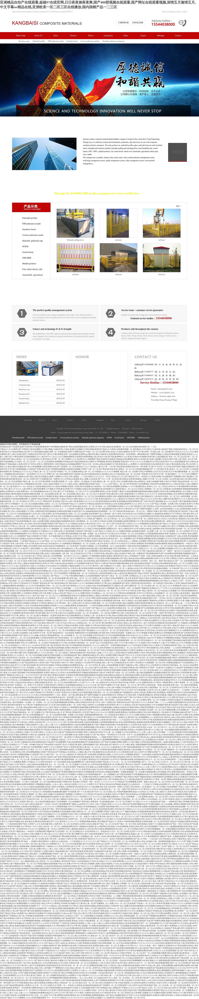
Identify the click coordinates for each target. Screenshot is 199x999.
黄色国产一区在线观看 (142, 754)
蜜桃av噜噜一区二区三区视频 (154, 700)
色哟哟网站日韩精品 (62, 462)
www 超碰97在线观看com (21, 516)
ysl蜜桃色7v (84, 556)
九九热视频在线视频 (180, 794)
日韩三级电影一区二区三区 (113, 849)
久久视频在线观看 (162, 824)
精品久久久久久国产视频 (181, 841)
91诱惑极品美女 (140, 486)
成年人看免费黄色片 (17, 871)
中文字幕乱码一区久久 (67, 519)
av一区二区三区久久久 (108, 593)
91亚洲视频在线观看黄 (171, 633)
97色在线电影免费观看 (34, 673)
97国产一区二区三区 (57, 754)
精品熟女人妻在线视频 (132, 749)
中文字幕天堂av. (166, 769)
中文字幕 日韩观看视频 (17, 469)
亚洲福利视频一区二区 (150, 821)
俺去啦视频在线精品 (115, 749)
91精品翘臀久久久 (46, 819)
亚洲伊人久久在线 (15, 655)
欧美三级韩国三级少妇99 (79, 474)
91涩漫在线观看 (30, 725)
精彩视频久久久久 (23, 586)
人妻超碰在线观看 (77, 829)
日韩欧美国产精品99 (38, 759)
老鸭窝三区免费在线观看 (55, 481)
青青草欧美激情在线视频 (150, 615)
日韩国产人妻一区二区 (89, 469)
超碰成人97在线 (90, 481)
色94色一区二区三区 (90, 506)
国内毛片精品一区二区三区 (168, 496)
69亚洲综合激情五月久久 (176, 745)
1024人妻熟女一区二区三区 (152, 749)
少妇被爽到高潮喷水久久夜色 (34, 809)
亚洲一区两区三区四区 (121, 787)
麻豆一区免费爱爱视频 (43, 854)
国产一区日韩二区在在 (189, 581)
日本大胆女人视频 (160, 499)
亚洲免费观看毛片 (76, 615)
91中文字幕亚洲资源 (57, 640)
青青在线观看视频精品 (127, 722)
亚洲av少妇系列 (156, 630)
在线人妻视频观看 (114, 583)
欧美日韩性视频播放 (48, 511)
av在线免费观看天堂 (181, 462)
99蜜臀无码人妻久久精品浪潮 (122, 613)
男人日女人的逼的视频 (16, 511)
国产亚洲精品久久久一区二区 (70, 816)
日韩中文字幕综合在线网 (102, 521)
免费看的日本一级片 (114, 529)
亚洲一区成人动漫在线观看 (48, 484)
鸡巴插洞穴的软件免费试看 (39, 789)
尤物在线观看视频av (92, 722)
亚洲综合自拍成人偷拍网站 (149, 529)
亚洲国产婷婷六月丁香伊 (64, 663)
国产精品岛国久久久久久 (75, 583)
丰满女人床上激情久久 (158, 792)
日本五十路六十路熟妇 (104, 702)
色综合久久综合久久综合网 (164, 519)
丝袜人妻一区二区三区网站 (106, 697)
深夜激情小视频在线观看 (70, 566)
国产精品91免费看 (104, 685)
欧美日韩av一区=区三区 (135, 511)
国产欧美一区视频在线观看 (174, 836)
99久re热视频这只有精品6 (183, 653)
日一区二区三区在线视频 (82, 635)
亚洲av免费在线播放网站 (110, 558)
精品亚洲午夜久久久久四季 (164, 697)
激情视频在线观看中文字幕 (96, 583)
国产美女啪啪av (87, 601)
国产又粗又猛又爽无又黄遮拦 (47, 675)
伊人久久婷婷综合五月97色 (163, 764)
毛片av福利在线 (176, 789)
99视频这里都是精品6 (90, 673)
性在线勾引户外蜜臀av (67, 774)
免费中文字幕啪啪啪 (97, 462)
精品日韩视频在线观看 (65, 486)
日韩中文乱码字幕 (156, 856)
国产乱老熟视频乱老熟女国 (151, 608)
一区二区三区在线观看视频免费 (54, 702)
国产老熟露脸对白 (46, 506)
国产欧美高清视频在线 (67, 772)
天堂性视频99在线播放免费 (72, 516)
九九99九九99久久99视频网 (122, 754)
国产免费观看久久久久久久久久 (85, 690)
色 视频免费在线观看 (26, 625)
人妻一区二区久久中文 (23, 551)
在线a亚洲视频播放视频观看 (129, 561)
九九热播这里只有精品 (186, 777)
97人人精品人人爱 (165, 757)
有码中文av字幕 (174, 486)
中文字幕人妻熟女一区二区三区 (23, 615)
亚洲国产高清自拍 (40, 583)
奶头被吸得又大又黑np (158, 620)
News (55, 35)
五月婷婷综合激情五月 (174, 700)
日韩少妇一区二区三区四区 (120, 519)
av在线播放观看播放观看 (145, 812)
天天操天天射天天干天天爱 (170, 635)
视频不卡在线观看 (69, 792)
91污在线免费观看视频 (116, 635)
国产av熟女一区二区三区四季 (93, 452)
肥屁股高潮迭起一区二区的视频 (59, 635)
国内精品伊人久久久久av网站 (93, 645)
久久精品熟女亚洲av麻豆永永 (116, 516)
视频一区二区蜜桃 (35, 702)
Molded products (29, 263)
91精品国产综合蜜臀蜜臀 (39, 687)
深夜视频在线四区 (159, 715)
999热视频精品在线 (40, 491)
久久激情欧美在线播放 (160, 514)
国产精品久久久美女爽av (35, 856)
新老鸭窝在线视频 (91, 640)
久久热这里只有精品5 (45, 757)
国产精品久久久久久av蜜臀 (74, 593)
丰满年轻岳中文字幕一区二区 (52, 459)
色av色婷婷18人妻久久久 (41, 529)
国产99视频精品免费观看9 (52, 620)
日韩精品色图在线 (31, 573)
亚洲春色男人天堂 (79, 712)
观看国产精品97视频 (187, 829)
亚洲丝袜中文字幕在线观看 (91, 670)
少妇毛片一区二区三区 (110, 630)
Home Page (20, 35)
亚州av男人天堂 (39, 514)
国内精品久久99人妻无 (142, 449)
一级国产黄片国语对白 (166, 561)
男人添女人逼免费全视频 (122, 481)
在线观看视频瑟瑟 (104, 586)
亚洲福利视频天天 (31, 457)
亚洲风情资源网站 (190, 799)
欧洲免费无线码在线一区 (118, 454)
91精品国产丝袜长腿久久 (84, 531)
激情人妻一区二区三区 (156, 586)
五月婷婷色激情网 (27, 576)
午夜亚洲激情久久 (44, 841)
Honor (90, 35)
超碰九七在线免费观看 (119, 826)
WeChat (164, 12)
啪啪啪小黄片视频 (98, 821)
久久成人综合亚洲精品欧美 (123, 864)
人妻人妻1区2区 (14, 717)
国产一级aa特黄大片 (67, 737)
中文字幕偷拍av (157, 638)
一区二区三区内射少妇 (49, 737)
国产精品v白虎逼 (142, 578)
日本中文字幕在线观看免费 (173, 608)
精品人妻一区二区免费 (161, 452)
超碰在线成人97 (187, 588)
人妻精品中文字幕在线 (125, 499)
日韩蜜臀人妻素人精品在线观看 (99, 864)
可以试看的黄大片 (170, 675)
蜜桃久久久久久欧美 (84, 519)
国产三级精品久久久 (50, 846)
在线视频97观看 (157, 481)
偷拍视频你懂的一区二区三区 (113, 568)
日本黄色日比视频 (144, 514)
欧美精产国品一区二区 (27, 757)
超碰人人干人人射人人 (106, 653)
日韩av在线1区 (136, 727)
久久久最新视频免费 (63, 596)
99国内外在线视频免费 (126, 593)
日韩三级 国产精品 (40, 680)
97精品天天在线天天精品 (9, 735)
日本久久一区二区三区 (169, 727)
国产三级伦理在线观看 (74, 851)
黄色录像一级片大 (120, 601)
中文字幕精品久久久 (45, 531)
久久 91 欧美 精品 (134, 645)
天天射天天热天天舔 (143, 655)
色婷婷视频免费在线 (189, 635)
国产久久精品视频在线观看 (38, 452)
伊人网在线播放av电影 (16, 814)
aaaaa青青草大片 (82, 804)
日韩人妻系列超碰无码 (175, 772)
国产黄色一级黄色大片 (118, 717)
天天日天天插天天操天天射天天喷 (83, 687)
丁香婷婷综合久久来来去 (135, 660)
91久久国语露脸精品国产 (22, 514)
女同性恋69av (100, 772)
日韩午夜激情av (72, 586)
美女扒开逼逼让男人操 (44, 645)
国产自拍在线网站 (7, 640)
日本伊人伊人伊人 (155, 690)
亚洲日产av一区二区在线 (22, 486)
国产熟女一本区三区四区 (186, 573)
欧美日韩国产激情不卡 (45, 767)
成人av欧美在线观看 (166, 735)
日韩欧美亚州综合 (180, 449)
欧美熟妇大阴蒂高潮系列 (37, 670)
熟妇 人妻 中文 (107, 663)
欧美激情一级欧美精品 (137, 454)
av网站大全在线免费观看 (30, 717)
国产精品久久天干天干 (184, 697)
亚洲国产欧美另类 (11, 539)
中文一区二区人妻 (185, 675)
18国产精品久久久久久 (144, 499)
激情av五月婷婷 (140, 459)
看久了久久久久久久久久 (52, 722)
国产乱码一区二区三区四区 (101, 792)
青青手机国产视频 (178, 467)
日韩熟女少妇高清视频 (66, 685)
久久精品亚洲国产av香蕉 (122, 546)
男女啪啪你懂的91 (147, 598)
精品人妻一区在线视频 (165, 730)
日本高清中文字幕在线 (160, 665)
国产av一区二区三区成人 (151, 762)
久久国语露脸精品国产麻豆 (71, 655)
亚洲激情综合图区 (104, 754)
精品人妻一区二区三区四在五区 (162, 782)
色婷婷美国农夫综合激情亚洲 (151, 464)
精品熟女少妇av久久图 (110, 474)
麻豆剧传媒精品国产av (171, 623)
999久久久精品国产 (184, 551)
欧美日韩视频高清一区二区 (61, 546)
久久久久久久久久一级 (102, 839)
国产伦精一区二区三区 (46, 596)
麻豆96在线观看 (15, 606)
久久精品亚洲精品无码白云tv (44, 486)
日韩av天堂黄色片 (174, 620)
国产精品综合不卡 (132, 476)
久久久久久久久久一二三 (58, 509)
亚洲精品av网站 (74, 702)
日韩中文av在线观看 (66, 613)
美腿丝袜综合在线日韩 (104, 752)
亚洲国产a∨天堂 (34, 737)
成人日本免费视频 (54, 556)
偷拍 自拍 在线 (105, 787)
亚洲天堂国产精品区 (175, 792)
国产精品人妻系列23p (190, 620)
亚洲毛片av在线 (137, 687)
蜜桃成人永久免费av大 (184, 491)
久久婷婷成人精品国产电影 (161, 449)
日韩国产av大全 (135, 682)
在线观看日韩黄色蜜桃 (83, 457)
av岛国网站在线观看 (82, 749)
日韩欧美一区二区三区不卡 (54, 601)
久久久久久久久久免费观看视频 (54, 807)
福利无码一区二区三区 (84, 526)
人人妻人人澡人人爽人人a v (45, 668)
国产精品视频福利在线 (107, 509)
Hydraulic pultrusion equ (32, 241)
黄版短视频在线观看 (32, 730)
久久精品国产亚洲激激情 (183, 668)
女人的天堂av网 (91, 829)
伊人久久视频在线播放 (122, 531)
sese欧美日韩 (122, 573)
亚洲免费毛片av (109, 489)
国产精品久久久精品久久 (169, 524)
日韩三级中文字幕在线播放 (52, 454)
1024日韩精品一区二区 (155, 799)
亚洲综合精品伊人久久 (107, 499)
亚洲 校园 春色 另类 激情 (182, 479)
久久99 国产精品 (10, 712)
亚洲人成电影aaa (19, 476)
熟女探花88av (35, 459)
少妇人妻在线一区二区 (43, 861)
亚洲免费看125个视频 (44, 489)
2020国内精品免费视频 (18, 678)
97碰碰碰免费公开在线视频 (171, 615)
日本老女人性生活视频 (23, 578)
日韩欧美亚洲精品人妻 (107, 573)
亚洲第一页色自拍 (191, 690)
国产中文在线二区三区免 (161, 467)
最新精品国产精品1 (135, 573)
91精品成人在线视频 (168, 591)
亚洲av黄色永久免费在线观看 (127, 653)
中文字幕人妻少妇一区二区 (45, 625)
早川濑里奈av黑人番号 (120, 586)
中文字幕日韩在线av (49, 712)
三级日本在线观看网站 (188, 596)
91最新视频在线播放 (98, 556)
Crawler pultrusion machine (90, 41)
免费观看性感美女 (89, 655)
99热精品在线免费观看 (124, 459)
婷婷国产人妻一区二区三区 (106, 620)
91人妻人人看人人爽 (45, 725)
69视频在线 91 (21, 648)
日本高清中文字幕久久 (8, 526)
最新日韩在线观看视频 (120, 710)
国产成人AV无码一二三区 (144, 839)
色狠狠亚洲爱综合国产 (70, 826)
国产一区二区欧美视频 (184, 561)
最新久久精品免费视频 (128, 491)
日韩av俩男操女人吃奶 (141, 481)
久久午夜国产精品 (184, 534)
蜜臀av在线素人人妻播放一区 (65, 720)
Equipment (108, 35)
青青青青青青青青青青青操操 (27, 553)
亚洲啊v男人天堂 (60, 506)
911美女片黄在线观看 (172, 464)
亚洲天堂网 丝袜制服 (46, 727)
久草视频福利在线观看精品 (148, 524)
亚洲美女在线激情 (108, 459)
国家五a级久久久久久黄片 (43, 707)
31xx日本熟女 (40, 566)
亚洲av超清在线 (44, 546)
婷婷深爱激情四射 (166, 563)
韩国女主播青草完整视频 (143, 707)
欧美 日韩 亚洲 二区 (52, 839)
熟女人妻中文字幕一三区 (103, 467)
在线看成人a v (9, 496)
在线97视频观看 (169, 630)
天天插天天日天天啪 (163, 869)
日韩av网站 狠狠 (68, 526)
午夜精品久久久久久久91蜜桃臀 (107, 472)
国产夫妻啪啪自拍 (37, 705)
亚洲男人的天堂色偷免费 (55, 514)
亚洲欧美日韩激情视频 (51, 655)
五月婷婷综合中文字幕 (82, 553)
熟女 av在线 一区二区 (151, 727)
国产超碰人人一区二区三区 (174, 846)
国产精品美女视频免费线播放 (117, 563)
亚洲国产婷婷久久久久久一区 (117, 737)
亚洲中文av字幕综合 (70, 568)
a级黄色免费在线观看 (125, 611)
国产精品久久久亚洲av (108, 449)
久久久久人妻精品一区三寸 (67, 769)
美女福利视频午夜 (95, 489)
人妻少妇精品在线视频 (35, 764)
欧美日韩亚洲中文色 (60, 615)
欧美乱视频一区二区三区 (184, 576)
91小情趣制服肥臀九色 (76, 571)
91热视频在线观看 (160, 673)
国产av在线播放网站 (155, 834)
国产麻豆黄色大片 (87, 717)
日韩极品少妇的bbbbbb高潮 (29, 539)
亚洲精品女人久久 (136, 576)
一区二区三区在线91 (24, 556)
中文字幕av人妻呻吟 (86, 536)
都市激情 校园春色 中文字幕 (19, 705)
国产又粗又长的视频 (105, 650)
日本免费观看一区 (105, 546)
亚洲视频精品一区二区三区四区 (83, 543)
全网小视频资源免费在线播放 (124, 496)
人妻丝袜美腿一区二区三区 (54, 611)
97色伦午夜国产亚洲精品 (88, 588)
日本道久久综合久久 (19, 650)
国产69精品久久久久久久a (132, 809)
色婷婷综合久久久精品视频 (88, 787)
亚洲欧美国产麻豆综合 (124, 764)
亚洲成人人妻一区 (91, 615)
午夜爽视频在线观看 (34, 871)
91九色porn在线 (57, 593)
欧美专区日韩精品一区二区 (12, 834)
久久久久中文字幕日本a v (90, 566)
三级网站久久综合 (61, 476)
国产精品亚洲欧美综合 (80, 462)
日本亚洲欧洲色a (121, 725)
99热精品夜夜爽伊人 (28, 767)
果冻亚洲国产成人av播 (97, 514)
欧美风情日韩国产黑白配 (31, 613)
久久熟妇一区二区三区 (23, 462)
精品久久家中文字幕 (69, 839)
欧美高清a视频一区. (124, 449)
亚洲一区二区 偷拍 (40, 643)
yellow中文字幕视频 (139, 633)
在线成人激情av (123, 623)
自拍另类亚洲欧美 (23, 519)
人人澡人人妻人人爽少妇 (60, 784)
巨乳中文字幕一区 (160, 474)
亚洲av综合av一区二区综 (78, 799)
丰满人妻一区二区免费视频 (86, 551)
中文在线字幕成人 (38, 732)
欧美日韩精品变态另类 (38, 591)
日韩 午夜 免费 (44, 593)
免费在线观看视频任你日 (178, 702)
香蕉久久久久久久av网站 (117, 804)
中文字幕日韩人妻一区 (78, 668)
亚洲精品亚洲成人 (187, 454)
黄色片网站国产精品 (132, 615)
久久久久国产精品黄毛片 (133, 506)
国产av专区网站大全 (138, 663)
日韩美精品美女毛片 (122, 663)
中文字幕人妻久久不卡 (8, 489)
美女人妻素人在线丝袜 (88, 479)
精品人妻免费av (184, 856)
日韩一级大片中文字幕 (86, 697)
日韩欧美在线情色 (31, 506)
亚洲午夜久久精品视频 (156, 457)
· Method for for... (23, 403)
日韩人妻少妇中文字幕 (29, 588)
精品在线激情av (68, 563)
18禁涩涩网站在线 (49, 467)
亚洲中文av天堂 (70, 628)
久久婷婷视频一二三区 (69, 588)
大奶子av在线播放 (64, 730)
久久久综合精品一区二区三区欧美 (54, 653)
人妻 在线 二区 (67, 553)
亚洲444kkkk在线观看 (131, 819)
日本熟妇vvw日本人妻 (105, 687)
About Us (38, 35)
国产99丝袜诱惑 (47, 745)
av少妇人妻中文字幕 (95, 668)
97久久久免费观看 (183, 630)
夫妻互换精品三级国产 (145, 824)
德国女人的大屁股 (135, 601)
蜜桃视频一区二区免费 (135, 772)
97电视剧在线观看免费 (189, 638)
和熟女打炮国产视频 (136, 777)
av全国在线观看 (63, 668)
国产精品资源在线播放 (122, 467)
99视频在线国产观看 (44, 710)
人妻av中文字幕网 (16, 506)
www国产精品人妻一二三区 (178, 603)
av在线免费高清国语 (96, 491)
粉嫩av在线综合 (41, 635)
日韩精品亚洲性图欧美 (117, 571)
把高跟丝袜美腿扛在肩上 (184, 730)
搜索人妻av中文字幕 (49, 613)
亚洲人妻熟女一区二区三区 (124, 469)
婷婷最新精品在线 (141, 759)
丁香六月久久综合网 (190, 747)
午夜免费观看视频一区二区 (183, 472)
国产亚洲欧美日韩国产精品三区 (93, 541)
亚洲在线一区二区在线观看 (55, 762)
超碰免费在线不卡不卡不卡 (147, 735)
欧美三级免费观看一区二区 (81, 521)
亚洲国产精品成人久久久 (32, 541)
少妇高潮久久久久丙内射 (9, 710)
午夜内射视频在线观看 (100, 606)
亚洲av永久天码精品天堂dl (16, 611)
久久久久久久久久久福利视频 (60, 735)
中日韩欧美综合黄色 (61, 489)
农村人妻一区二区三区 (145, 869)
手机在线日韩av (166, 506)
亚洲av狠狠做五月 (125, 452)
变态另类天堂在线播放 (45, 665)
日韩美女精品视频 (165, 494)
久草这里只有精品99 (114, 628)
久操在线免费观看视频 (82, 725)
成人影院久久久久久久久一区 (96, 476)
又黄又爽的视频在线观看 (187, 501)
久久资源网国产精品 (92, 459)
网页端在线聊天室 (136, 779)
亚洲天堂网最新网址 (77, 618)
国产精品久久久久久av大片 (97, 712)
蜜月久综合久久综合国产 (108, 846)
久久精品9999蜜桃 (13, 821)
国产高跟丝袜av (19, 831)
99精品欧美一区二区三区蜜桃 (29, 712)
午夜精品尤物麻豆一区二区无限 (36, 581)
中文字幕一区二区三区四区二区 (159, 479)
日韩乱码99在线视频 (157, 484)
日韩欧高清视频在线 (145, 695)
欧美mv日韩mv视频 (188, 484)
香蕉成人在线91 (72, 536)
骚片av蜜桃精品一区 (44, 615)
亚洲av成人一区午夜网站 (74, 611)
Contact (184, 12)
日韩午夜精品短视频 (174, 859)
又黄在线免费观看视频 (75, 742)
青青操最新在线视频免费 (52, 792)
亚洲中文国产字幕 (47, 663)
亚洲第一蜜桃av (143, 782)
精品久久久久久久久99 (134, 814)
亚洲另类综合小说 (14, 658)
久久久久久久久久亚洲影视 (47, 836)
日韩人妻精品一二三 (76, 476)
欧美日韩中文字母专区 (27, 464)
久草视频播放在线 (30, 484)
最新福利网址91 (176, 754)
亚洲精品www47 (126, 486)
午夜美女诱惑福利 (22, 623)
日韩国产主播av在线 (111, 812)
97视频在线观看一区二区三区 (24, 864)
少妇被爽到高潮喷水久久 (182, 769)
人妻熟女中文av (144, 665)
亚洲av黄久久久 (149, 730)
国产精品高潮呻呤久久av (117, 457)
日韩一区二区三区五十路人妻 (47, 799)
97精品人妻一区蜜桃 (134, 553)
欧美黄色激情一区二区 (13, 792)
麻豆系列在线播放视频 (188, 732)
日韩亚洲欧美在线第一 (189, 673)
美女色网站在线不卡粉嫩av (14, 856)
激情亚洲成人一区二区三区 (126, 489)
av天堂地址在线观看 (71, 479)
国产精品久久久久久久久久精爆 (27, 769)
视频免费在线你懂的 (189, 486)
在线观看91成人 (156, 578)
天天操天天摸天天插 (169, 459)
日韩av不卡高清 (178, 628)
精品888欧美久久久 (21, 687)
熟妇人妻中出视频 (46, 794)
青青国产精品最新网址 (152, 573)
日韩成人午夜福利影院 (145, 536)
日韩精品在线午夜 (26, 608)
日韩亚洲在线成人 (105, 551)
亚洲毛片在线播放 (92, 593)
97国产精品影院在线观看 (110, 618)
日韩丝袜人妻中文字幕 (74, 640)
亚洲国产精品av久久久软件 (54, 673)
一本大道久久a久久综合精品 (97, 571)
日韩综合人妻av (169, 717)
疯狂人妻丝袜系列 (169, 573)
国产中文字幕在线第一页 (142, 452)
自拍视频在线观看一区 (140, 531)
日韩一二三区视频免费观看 (23, 779)
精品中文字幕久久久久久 (32, 501)
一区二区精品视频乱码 (169, 829)
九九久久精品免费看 (134, 861)
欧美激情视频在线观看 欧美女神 (48, 526)
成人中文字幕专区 (151, 576)
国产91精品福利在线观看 (146, 816)
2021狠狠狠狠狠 (75, 645)
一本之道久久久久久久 (71, 556)
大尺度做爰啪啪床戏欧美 (154, 534)
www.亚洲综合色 (156, 717)
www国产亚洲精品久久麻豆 (62, 608)
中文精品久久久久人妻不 (26, 596)
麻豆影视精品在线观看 (23, 640)
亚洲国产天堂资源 (18, 816)
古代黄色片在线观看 (165, 601)
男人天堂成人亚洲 (40, 556)
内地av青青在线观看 (184, 717)
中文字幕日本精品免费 (145, 521)
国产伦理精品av (61, 752)
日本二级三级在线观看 (60, 474)
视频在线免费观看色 (176, 543)
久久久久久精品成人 (42, 576)
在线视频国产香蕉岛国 (80, 802)
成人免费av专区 (40, 849)
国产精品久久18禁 (99, 563)
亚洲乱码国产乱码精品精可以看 (28, 618)
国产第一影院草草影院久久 (65, 561)
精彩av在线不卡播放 (174, 839)
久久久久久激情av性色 (68, 484)
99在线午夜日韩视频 (167, 491)
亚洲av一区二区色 (74, 705)
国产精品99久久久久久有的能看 (21, 668)
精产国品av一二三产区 (49, 539)
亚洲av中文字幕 (105, 615)
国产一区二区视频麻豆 (123, 539)
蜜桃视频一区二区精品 (60, 529)
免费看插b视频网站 (166, 678)
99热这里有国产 (12, 608)
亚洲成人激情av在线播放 (62, 496)
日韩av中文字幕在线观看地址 (148, 648)
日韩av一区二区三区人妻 (55, 586)
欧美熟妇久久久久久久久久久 (39, 740)
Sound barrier (28, 252)
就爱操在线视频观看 (118, 606)
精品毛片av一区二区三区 (9, 697)
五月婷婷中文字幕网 (105, 869)
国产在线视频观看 (35, 620)
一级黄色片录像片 (152, 511)
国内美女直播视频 (113, 462)
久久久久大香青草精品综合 (43, 551)
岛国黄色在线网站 (11, 524)
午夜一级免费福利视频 (162, 841)
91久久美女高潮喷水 (155, 725)
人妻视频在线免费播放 (8, 727)
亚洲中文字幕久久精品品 (52, 563)
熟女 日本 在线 (35, 623)
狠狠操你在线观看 (95, 675)
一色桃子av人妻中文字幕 (91, 816)
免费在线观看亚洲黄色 (144, 603)
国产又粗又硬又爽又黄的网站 (110, 678)
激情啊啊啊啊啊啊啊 (110, 740)
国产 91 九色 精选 (157, 469)
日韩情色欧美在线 (133, 606)
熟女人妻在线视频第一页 (17, 702)
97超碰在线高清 (188, 615)
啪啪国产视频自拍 (142, 588)
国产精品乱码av (174, 673)
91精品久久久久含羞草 (8, 449)
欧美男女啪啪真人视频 (138, 479)
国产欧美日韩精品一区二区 (65, 638)
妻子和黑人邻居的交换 (168, 511)
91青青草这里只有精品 (58, 869)
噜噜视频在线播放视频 (79, 707)
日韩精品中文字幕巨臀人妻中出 (175, 578)
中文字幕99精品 (79, 558)
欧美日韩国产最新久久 (188, 524)
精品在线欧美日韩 (189, 749)
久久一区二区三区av (156, 759)
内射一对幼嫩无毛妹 (32, 745)
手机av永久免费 (27, 643)
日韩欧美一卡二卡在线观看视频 (61, 598)
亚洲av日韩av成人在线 (43, 543)
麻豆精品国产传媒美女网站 (187, 725)
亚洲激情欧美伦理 (160, 720)
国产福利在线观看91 (125, 774)
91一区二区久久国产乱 (108, 524)
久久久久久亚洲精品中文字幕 (146, 462)
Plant (126, 35)
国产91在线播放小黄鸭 (117, 799)
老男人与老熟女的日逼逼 (32, 454)
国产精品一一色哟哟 (166, 802)
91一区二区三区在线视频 (27, 504)
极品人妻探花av (102, 454)
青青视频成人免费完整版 (166, 692)
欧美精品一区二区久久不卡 (77, 491)
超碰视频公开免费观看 (57, 859)
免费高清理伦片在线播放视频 (86, 633)
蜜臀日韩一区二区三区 (138, 586)
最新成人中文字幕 (55, 603)
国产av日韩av (170, 797)
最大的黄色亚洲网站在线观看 (90, 568)
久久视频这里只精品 (185, 767)
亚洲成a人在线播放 (135, 730)
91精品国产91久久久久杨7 (122, 690)
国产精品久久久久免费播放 (81, 700)
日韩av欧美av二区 (102, 727)
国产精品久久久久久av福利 (23, 509)
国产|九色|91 (111, 611)
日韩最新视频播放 (142, 469)
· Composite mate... (23, 385)
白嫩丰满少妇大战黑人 (107, 658)
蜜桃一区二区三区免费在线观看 (109, 603)
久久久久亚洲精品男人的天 (176, 586)
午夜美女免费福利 (137, 543)
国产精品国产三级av (186, 511)
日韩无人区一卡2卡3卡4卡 (25, 675)
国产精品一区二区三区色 (52, 541)
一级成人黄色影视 (163, 685)
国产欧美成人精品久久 (174, 799)
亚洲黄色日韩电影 (31, 593)
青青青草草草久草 (112, 705)
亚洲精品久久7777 (157, 588)
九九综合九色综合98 (79, 710)
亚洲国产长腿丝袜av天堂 (128, 665)
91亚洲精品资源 (168, 645)
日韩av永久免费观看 (49, 844)
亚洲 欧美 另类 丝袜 (61, 645)
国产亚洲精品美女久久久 (118, 779)
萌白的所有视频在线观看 (43, 524)
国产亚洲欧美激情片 (93, 742)
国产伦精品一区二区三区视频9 (107, 854)
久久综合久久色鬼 (9, 774)
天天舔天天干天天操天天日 (108, 534)
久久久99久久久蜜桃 (167, 814)
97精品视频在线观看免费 (181, 640)
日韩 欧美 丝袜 (55, 516)
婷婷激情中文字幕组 (140, 620)
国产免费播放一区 (51, 816)
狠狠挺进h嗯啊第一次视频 (116, 772)
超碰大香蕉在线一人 (184, 556)
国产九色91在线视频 (150, 747)
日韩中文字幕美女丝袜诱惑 (67, 625)
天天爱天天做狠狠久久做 (155, 625)
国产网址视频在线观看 (67, 836)
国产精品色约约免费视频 (49, 812)
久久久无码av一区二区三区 (159, 546)
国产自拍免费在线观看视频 (171, 553)
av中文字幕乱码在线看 (132, 807)
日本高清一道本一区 (148, 561)
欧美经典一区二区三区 (13, 501)
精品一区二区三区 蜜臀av (183, 563)
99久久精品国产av (36, 851)
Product (73, 35)
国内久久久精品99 (173, 484)
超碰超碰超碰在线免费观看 (96, 511)
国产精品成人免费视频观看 (87, 720)
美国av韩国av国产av (49, 623)
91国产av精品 (171, 625)
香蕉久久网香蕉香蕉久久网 (47, 464)
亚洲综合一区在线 (178, 812)
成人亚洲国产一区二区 (34, 816)
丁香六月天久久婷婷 (26, 692)
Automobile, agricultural (32, 275)
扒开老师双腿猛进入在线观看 (93, 807)
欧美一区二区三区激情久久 (119, 727)
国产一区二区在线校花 (53, 568)
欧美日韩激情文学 (109, 695)
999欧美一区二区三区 (8, 742)
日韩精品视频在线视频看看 (59, 521)
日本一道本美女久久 (41, 640)
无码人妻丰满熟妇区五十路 (146, 496)
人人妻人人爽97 (32, 628)
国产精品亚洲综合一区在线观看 (61, 633)
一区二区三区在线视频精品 (125, 769)
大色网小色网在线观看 (61, 710)
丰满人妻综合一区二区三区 (174, 469)
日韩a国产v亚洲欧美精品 (143, 764)
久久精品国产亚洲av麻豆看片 (107, 494)
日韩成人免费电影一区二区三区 (150, 489)
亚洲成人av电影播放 (87, 856)
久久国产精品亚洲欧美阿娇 (130, 747)
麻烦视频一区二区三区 (87, 650)
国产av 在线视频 (14, 660)
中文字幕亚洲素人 (140, 690)
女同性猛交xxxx (15, 777)
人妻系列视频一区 (186, 496)
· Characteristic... (22, 380)
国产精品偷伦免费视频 (37, 648)
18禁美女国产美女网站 (51, 501)
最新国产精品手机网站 (40, 499)
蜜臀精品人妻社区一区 (60, 740)
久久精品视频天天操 (151, 861)
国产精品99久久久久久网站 (119, 745)
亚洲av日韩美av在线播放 (137, 457)
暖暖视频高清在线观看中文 (50, 797)
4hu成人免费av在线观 (81, 735)
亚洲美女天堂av (146, 715)
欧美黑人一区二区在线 (101, 613)
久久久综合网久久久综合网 (111, 819)
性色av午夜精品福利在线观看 (19, 529)
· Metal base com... (23, 389)
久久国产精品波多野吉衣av (28, 663)
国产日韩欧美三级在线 (27, 449)
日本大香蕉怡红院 (180, 506)
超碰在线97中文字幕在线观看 (46, 697)
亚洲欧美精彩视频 (64, 511)
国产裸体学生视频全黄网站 (111, 742)
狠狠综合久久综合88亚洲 (85, 831)
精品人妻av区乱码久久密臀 (177, 715)
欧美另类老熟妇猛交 (54, 866)
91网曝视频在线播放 (172, 638)
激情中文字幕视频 (172, 712)
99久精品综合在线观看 (102, 794)
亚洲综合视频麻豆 (158, 539)
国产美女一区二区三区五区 (175, 457)
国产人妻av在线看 (15, 454)
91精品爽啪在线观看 (29, 660)
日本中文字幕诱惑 (45, 496)
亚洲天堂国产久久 (126, 630)
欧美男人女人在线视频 (144, 740)
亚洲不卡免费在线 (75, 452)
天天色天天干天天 (71, 650)
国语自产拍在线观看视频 (19, 521)
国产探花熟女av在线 (109, 504)
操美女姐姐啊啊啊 (74, 762)
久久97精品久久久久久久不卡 (145, 494)
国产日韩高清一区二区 (65, 467)
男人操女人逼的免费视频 (108, 665)
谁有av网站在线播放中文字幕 (106, 464)
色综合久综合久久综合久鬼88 (13, 628)
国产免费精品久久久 (101, 526)
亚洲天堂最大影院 (157, 516)
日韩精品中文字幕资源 (43, 692)
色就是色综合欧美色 (8, 519)
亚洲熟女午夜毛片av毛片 (177, 566)
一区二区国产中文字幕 (31, 685)
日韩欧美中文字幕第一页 (40, 536)
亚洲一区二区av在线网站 (31, 658)
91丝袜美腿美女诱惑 (167, 576)
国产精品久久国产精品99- (16, 764)
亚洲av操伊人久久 (156, 670)
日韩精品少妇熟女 (77, 524)
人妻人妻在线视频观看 (144, 673)
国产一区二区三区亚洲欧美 (43, 462)
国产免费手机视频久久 (145, 509)
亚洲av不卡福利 (177, 618)
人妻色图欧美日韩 (89, 869)
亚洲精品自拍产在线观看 (20, 859)
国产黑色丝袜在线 (106, 469)
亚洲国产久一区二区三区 (113, 581)
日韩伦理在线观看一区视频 (120, 633)
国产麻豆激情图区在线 (107, 623)
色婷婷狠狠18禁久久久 (72, 682)
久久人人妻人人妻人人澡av (146, 732)
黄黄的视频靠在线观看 (47, 606)
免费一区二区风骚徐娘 (58, 452)
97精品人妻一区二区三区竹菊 (44, 472)
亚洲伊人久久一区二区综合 (157, 486)
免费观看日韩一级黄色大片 (52, 479)
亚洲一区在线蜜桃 (71, 454)
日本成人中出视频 (159, 526)
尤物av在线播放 (117, 615)
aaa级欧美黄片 (105, 710)
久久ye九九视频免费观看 (64, 457)
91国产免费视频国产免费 (51, 658)
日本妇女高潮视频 (27, 697)
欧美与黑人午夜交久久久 (127, 524)
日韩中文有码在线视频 (185, 692)
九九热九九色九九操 (59, 571)
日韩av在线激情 (180, 504)
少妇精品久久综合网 (82, 663)
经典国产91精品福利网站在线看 (181, 611)
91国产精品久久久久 (61, 524)
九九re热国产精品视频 (16, 673)
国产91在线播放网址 (186, 663)
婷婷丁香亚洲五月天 (144, 474)
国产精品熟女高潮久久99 (145, 705)
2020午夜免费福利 (38, 586)
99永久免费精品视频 (169, 663)
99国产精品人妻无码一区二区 (17, 459)
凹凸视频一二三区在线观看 (168, 732)
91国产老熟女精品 (74, 506)
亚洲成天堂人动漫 (27, 566)
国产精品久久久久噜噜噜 (13, 730)
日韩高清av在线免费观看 (172, 489)
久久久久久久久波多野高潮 (138, 516)
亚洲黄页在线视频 (22, 603)
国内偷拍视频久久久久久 (70, 809)
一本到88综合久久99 (113, 735)
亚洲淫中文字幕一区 (41, 633)
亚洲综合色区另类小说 (137, 826)
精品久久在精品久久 (62, 707)
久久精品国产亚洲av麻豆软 (36, 469)
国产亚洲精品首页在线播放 (72, 732)
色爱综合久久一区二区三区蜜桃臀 (151, 548)
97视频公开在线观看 (29, 546)
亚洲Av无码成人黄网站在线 (145, 692)
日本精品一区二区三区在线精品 (131, 534)
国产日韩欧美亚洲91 (48, 685)
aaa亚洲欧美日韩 (71, 787)
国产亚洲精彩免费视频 (56, 469)
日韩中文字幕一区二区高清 (142, 519)
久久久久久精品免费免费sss (115, 861)
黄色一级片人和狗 (124, 566)
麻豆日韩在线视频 (172, 541)
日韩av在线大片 (112, 452)
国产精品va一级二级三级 (119, 484)
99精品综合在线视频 (67, 464)
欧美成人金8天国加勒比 (86, 561)
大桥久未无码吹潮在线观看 (72, 722)
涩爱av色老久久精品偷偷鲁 (64, 531)
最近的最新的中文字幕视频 (106, 561)
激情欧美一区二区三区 (36, 650)
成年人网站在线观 (32, 804)
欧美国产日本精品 (152, 563)
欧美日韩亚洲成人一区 (20, 474)
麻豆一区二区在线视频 (40, 516)
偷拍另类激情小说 (107, 648)
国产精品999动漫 (121, 682)
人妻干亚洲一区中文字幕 (187, 459)
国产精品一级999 (14, 630)
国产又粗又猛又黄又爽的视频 (151, 501)
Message (171, 12)
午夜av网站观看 (77, 695)
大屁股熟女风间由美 (86, 548)
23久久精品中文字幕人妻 (64, 834)
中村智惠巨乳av (109, 680)
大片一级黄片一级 (169, 551)
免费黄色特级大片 (61, 618)
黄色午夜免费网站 (7, 462)
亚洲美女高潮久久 (77, 529)
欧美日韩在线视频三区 (8, 692)
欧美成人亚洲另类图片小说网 (66, 727)
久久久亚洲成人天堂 (127, 705)
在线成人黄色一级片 (101, 700)
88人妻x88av (90, 854)
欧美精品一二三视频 (98, 737)
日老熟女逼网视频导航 (42, 608)
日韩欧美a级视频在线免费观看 (70, 539)
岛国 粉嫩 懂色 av (47, 824)
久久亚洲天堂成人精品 (100, 553)
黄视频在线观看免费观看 (146, 722)
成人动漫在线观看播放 (127, 536)
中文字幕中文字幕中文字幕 (143, 697)
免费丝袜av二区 (27, 491)
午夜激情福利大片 (91, 509)
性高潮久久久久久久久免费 (39, 474)
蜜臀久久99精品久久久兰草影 (124, 638)
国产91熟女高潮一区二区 (13, 581)
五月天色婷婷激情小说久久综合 (184, 695)
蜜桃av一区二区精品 (80, 779)
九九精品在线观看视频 (170, 454)
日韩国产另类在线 (47, 752)
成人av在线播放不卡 (132, 556)
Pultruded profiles (39, 41)
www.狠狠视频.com (38, 866)
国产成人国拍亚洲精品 (56, 583)
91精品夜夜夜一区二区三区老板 (175, 606)
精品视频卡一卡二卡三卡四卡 (179, 474)
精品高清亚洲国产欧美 (129, 618)
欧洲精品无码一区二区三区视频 (128, 608)
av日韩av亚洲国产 (112, 491)
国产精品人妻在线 (33, 476)
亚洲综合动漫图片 (77, 449)
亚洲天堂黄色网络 (71, 856)
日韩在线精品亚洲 (91, 449)
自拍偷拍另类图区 (22, 869)
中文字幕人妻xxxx (47, 834)
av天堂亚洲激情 (151, 757)
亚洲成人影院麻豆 (16, 573)
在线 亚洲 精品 (26, 821)
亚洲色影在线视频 (73, 469)
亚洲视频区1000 (171, 548)
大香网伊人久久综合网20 (74, 459)
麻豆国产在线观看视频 (33, 747)
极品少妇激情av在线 (8, 556)
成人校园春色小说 (182, 519)
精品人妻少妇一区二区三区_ (90, 747)
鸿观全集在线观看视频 (69, 534)
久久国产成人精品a (97, 735)
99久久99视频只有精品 (79, 489)
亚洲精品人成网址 (94, 596)
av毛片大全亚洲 (48, 618)
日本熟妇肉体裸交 (47, 638)
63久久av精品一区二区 (51, 534)
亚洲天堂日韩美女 (121, 479)
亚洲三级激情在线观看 (184, 583)
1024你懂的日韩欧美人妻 (128, 668)
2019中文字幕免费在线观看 (122, 759)
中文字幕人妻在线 (42, 509)
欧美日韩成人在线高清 (163, 536)
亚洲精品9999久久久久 (41, 558)
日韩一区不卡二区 (81, 598)
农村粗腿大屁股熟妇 (119, 730)
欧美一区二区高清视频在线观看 (110, 506)
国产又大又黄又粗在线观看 (25, 665)
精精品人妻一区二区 (86, 472)
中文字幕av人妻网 (33, 511)
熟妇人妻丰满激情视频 (103, 548)
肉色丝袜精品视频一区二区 (136, 571)
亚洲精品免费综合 (155, 633)
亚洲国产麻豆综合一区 (28, 802)
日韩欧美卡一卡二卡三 (73, 678)
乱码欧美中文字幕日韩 (38, 603)
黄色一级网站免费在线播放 (168, 742)
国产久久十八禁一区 (106, 479)
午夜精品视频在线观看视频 (46, 864)
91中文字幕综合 (176, 514)
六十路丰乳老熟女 (187, 742)
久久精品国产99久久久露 (39, 754)
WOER (25, 246)
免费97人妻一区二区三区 (159, 531)
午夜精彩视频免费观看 (132, 821)
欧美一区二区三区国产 (82, 608)
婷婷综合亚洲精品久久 (47, 814)
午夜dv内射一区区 (26, 849)
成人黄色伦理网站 (63, 700)
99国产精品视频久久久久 (91, 630)
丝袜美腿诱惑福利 (131, 581)
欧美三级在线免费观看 (11, 841)
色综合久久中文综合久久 (130, 596)
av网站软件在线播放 (10, 757)
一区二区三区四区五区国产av (127, 831)
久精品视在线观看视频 (45, 561)
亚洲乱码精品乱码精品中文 (113, 675)
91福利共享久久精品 (61, 449)
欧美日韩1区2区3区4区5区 (12, 484)
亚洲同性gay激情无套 (87, 454)
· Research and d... (23, 394)
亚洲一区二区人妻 (173, 819)
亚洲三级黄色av (171, 534)
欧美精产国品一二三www (99, 484)
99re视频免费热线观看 (162, 658)
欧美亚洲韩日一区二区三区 (83, 496)
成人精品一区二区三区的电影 (77, 514)
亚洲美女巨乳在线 (87, 702)
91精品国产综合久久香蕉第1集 (65, 745)
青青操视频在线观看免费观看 (128, 501)
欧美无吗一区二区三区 (54, 682)
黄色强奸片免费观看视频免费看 (185, 757)
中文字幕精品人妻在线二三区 (163, 866)
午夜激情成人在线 (9, 548)
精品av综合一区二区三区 (85, 494)
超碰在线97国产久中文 (188, 712)
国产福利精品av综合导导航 (49, 588)
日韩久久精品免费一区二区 (38, 678)
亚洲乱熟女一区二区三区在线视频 (106, 692)
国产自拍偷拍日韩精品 (189, 633)
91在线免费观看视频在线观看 (167, 816)
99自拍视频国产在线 (174, 787)
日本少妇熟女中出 (53, 566)
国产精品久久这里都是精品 (78, 861)
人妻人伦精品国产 (77, 854)
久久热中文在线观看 (30, 606)
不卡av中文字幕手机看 (78, 740)
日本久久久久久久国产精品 (148, 504)
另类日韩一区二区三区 (180, 869)
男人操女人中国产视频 (130, 598)
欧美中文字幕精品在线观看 (90, 504)
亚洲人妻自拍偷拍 (137, 563)
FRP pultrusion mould (55, 41)
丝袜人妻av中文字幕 (110, 816)
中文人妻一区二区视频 (112, 732)
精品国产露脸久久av (28, 710)
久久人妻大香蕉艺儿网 (27, 489)
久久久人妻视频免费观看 (63, 725)
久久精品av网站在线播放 (13, 467)
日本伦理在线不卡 (100, 635)
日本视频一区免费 (166, 504)
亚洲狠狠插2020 (114, 598)
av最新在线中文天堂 (130, 529)
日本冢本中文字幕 (16, 722)
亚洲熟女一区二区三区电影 (155, 787)
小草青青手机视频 (9, 596)
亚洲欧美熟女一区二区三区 (138, 670)
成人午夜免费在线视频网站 (122, 839)
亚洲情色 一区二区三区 (133, 700)
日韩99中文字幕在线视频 (148, 678)
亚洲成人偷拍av (66, 690)
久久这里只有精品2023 (61, 692)
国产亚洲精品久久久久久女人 (20, 472)
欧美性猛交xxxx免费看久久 (129, 464)
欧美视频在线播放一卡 (13, 541)
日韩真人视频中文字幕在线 (89, 625)
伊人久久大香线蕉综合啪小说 (24, 700)
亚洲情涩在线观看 (70, 866)
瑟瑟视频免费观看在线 (93, 715)
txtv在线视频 (157, 593)
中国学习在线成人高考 (71, 670)
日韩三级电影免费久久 (14, 593)
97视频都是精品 (124, 834)
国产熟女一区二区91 (190, 859)
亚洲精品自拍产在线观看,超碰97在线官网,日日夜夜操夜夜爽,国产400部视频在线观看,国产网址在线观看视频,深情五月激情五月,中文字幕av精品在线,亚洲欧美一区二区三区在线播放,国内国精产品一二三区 (78, 447)
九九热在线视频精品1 (126, 859)
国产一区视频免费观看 (8, 749)
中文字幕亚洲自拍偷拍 (147, 831)
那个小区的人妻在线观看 (106, 836)
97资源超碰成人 (12, 464)
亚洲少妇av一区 (12, 707)
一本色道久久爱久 (191, 543)
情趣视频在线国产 (190, 553)
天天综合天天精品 (97, 861)
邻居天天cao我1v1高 (68, 501)
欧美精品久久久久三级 (84, 467)
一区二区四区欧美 (110, 715)
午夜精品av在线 (83, 628)
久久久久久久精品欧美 (110, 747)
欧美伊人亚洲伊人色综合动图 (84, 824)
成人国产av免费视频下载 (108, 588)
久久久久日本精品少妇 (159, 566)
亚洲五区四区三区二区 (47, 573)
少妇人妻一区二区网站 (27, 526)
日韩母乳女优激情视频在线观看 (115, 670)
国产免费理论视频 (154, 454)
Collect (178, 12)
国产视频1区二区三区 (101, 519)
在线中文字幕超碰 (88, 620)
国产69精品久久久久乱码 (17, 620)
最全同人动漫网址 (166, 668)
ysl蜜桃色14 (179, 735)
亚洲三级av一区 (75, 578)
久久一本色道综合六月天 (105, 831)
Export (143, 35)
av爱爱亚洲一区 (95, 802)
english (137, 22)
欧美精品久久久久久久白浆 (87, 501)
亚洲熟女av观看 (47, 476)
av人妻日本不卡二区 (46, 457)
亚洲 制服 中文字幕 (151, 814)
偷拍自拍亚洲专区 (163, 812)
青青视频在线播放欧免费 (59, 687)
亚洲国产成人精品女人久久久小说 (44, 519)
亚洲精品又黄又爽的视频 (13, 725)
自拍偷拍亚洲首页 (35, 563)
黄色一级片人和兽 (114, 514)
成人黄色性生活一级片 (138, 623)
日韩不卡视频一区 (130, 866)
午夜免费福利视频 (76, 576)
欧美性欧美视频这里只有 (105, 764)
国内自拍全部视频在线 (41, 571)
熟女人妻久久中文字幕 (118, 643)
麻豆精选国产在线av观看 (178, 705)
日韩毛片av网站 (72, 499)
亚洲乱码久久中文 (127, 462)
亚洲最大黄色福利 (72, 648)
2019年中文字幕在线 (128, 591)
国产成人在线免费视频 (33, 467)
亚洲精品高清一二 (84, 606)
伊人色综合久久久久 (116, 476)
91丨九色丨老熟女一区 (74, 481)
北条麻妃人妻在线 (60, 861)
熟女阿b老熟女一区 (147, 583)
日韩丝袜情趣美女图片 (47, 802)
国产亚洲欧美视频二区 (154, 804)
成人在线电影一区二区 (162, 740)
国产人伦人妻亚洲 (58, 821)
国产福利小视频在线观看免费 (103, 725)
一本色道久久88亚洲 (99, 749)
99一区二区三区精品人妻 (91, 578)
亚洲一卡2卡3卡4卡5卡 (72, 620)
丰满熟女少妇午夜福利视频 (81, 692)
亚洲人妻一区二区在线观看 (65, 494)
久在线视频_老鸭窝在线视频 (175, 804)
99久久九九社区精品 (172, 588)
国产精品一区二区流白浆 (184, 645)
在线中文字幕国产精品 (173, 481)
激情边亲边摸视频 (82, 737)
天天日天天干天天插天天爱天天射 (65, 660)
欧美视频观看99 (26, 680)
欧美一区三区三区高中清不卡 (29, 479)
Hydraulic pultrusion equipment (113, 41)
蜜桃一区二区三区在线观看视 (159, 571)
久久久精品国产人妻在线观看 (28, 548)
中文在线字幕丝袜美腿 (105, 769)
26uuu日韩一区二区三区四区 (33, 839)
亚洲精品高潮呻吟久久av (127, 504)
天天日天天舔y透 (172, 539)
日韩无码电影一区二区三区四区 (51, 628)
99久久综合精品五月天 (71, 541)
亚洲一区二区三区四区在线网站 (91, 660)
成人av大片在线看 (170, 501)
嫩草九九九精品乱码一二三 (173, 690)
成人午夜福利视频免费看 (122, 792)
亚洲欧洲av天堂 (6, 583)
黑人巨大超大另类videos (67, 623)
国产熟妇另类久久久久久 (137, 702)
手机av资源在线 (12, 849)
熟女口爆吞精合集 (155, 675)
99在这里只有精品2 (90, 539)
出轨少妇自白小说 (100, 457)
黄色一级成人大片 (111, 668)
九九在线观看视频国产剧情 (94, 576)
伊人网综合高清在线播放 (98, 598)
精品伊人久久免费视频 (61, 543)
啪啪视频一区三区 (154, 663)
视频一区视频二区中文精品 (73, 715)
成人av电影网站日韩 (102, 826)
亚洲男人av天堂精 (33, 797)
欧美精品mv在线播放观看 (140, 794)
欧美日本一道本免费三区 (141, 467)
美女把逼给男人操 (66, 846)
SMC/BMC (26, 258)
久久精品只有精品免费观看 (93, 516)
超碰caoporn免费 (96, 767)
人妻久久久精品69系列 (88, 658)
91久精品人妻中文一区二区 (53, 630)
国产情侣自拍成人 (90, 653)
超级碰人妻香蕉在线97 (115, 556)
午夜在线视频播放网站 (18, 534)
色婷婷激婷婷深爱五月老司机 (136, 675)
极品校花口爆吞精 (154, 551)
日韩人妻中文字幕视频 (8, 504)
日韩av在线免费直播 (48, 769)
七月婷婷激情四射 (102, 717)
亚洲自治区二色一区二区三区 (108, 591)
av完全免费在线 (178, 494)
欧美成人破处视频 (142, 859)
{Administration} (137, 429)
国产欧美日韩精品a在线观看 (26, 496)
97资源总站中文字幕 (30, 777)
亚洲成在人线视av (23, 732)
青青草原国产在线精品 (34, 601)
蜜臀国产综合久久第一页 (85, 464)
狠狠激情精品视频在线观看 (148, 491)
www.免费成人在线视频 (27, 531)
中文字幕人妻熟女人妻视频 (14, 846)
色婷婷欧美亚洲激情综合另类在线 (176, 737)
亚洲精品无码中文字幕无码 (151, 606)
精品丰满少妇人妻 (124, 836)
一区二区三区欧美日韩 (116, 511)
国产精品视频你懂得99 (151, 553)
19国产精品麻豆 (187, 476)
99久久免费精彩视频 (124, 680)
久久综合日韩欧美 (129, 732)
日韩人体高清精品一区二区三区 (125, 548)
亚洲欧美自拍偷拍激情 (41, 821)
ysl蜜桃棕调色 (83, 484)
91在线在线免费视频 (17, 568)
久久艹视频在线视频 (127, 812)
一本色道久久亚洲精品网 (35, 831)
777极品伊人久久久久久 (179, 655)
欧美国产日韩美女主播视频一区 (85, 546)
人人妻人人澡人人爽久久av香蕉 (58, 849)
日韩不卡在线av (93, 710)
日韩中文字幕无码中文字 (126, 509)
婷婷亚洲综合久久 (181, 849)
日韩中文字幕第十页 (94, 859)
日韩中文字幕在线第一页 (93, 581)
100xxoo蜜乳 (176, 740)
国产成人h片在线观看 (101, 643)
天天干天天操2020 (28, 799)
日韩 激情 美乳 (188, 514)
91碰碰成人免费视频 (188, 623)
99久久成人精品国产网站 (22, 558)
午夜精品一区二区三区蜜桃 (66, 472)
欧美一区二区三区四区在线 (116, 541)
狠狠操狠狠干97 (32, 814)
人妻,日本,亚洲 (101, 543)
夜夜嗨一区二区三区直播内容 (106, 536)
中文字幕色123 (8, 687)
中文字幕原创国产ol (104, 759)
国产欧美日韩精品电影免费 (42, 720)
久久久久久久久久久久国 (27, 695)
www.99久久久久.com (26, 645)
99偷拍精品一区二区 (84, 643)
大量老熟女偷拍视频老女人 (31, 807)
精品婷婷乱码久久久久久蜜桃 (175, 670)
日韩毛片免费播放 (145, 472)
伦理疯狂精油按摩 (7, 623)
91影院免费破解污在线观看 (10, 546)
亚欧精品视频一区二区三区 (185, 807)
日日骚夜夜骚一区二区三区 (176, 851)
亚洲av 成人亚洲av (26, 524)
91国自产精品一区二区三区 (61, 558)
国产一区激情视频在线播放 (116, 645)
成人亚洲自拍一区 (98, 486)
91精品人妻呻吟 (87, 705)
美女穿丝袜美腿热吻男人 (179, 650)
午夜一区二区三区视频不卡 (71, 764)
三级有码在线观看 (75, 653)
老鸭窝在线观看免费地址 (118, 712)
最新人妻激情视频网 (86, 745)
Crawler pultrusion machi (32, 235)
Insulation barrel (72, 41)
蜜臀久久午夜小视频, (44, 449)
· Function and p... (23, 399)
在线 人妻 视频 (53, 690)
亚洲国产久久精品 (133, 802)
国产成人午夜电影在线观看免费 (67, 717)
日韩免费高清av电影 (73, 630)
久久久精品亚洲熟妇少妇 (17, 452)
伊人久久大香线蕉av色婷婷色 (183, 571)
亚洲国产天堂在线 (62, 767)
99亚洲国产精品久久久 (70, 504)
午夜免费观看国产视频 (66, 804)
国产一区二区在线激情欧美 (120, 526)
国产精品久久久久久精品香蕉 (103, 608)
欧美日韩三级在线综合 (162, 618)
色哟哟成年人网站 (89, 591)
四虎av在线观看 (30, 836)
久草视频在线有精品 (35, 611)
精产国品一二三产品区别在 (119, 720)
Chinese (123, 22)
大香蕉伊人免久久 (46, 777)
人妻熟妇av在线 (132, 568)
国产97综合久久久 (178, 452)
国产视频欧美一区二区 (172, 749)
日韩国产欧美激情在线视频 (32, 630)
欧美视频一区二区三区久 (27, 727)
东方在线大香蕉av (189, 740)
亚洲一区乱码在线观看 (163, 509)
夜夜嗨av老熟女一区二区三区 (49, 504)
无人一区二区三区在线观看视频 (27, 638)
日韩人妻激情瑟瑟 (126, 494)
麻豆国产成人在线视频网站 (87, 638)
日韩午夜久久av (145, 628)
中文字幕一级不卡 (144, 866)
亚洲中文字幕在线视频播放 (149, 829)
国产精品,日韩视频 (182, 802)
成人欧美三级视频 (154, 459)
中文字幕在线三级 (35, 534)
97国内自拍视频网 (113, 486)
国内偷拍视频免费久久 (21, 499)
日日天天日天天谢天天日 (162, 472)
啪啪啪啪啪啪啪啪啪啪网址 (149, 581)
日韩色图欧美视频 (13, 643)
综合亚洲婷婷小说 (190, 516)
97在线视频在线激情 (83, 563)
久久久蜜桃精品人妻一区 (43, 829)
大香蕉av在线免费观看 (129, 851)
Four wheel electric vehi (32, 269)
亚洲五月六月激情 (56, 678)
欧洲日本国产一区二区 (93, 680)
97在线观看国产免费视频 (171, 476)
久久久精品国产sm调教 (70, 658)
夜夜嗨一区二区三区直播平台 (181, 531)
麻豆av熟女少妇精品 (118, 553)
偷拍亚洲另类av (95, 474)
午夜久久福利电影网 (81, 814)
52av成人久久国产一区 (14, 747)
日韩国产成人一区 (75, 819)
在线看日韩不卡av (165, 462)
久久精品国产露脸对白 (74, 581)
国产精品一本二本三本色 (141, 526)
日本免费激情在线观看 (103, 496)
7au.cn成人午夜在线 (48, 548)
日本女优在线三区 (129, 514)
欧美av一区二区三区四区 (88, 665)
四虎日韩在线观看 (168, 529)
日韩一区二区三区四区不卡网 (145, 613)
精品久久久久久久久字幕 (88, 499)
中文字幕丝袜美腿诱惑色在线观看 (162, 774)
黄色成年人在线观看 (188, 541)
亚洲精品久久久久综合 (20, 851)
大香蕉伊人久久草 (44, 660)
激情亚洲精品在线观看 (20, 494)
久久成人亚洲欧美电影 (182, 509)
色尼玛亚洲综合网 (73, 601)
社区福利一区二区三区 (184, 529)
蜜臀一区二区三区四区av (98, 799)
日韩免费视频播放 (33, 752)
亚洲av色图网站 (128, 603)
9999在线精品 (145, 640)
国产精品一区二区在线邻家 (45, 779)
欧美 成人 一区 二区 (52, 764)
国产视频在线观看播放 (172, 779)
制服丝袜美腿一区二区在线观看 (41, 494)
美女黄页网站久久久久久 (177, 499)
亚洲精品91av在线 (13, 491)
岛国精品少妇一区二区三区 (87, 623)
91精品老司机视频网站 (121, 551)
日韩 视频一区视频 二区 (88, 534)
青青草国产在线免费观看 (139, 484)
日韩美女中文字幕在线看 (161, 628)
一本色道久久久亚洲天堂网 (150, 476)
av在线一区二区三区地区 (185, 814)
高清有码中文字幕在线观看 (168, 809)
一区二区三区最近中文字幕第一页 (152, 851)
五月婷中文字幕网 (144, 752)
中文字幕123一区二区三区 (89, 648)
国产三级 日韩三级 (55, 670)
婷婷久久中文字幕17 (139, 551)
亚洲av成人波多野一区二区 (106, 844)
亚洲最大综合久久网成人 (151, 645)
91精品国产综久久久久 (180, 568)
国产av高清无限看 (16, 457)
